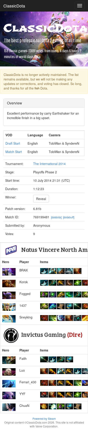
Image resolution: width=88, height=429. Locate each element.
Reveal (41, 198)
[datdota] (56, 217)
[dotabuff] (68, 217)
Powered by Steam (44, 418)
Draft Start (12, 143)
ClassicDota (14, 6)
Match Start (13, 151)
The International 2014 (49, 163)
